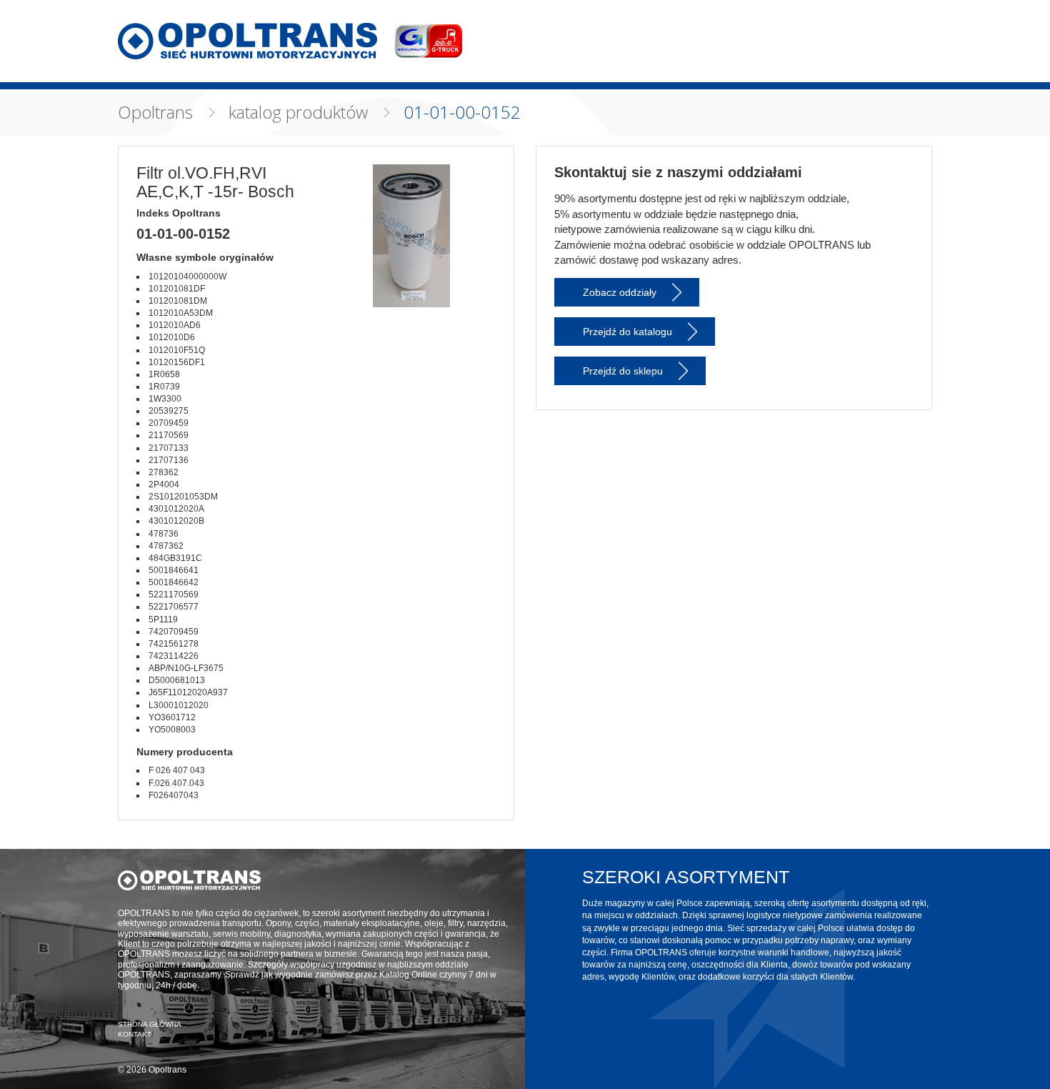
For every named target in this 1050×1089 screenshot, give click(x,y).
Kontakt (134, 1034)
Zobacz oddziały (619, 292)
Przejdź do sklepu (623, 371)
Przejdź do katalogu (627, 331)
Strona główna (149, 1024)
